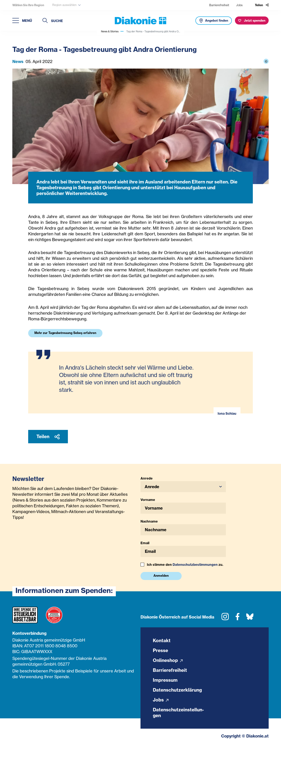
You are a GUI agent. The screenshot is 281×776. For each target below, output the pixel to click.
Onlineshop (166, 660)
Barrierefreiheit (219, 5)
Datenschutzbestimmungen (195, 564)
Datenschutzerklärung (177, 690)
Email (144, 543)
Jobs (239, 5)
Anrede (146, 478)
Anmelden (161, 576)
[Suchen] (45, 21)
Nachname (149, 521)
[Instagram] (225, 618)
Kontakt (162, 640)
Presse (160, 650)
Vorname (147, 500)
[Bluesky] (249, 618)
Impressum (165, 680)
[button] (183, 486)
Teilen (43, 436)
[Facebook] (237, 618)
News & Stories (109, 31)
